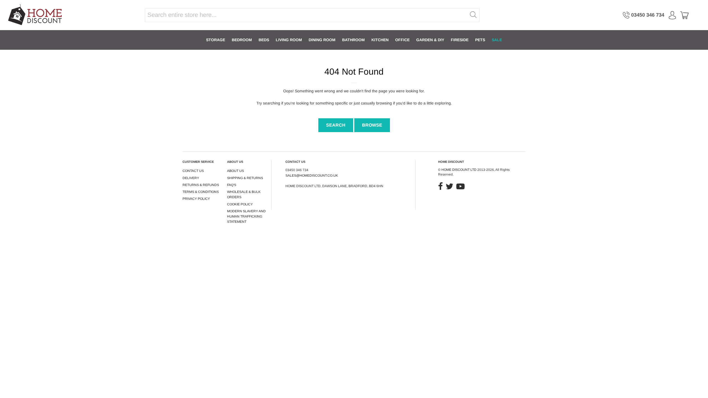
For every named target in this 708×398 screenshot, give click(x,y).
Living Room (289, 40)
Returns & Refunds (201, 185)
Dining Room (322, 40)
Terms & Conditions (201, 192)
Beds (264, 40)
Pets (480, 40)
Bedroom (242, 40)
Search (335, 125)
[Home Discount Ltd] (36, 15)
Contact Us (193, 171)
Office (402, 40)
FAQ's (231, 185)
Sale (497, 40)
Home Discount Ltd (459, 170)
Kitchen (380, 40)
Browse (372, 125)
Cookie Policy (240, 204)
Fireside (459, 40)
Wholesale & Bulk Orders (244, 194)
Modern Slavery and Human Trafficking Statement (246, 216)
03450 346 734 (647, 15)
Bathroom (353, 40)
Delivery (191, 178)
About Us (235, 171)
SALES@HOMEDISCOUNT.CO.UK (311, 175)
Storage (215, 40)
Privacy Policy (196, 199)
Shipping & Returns (245, 178)
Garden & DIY (430, 40)
